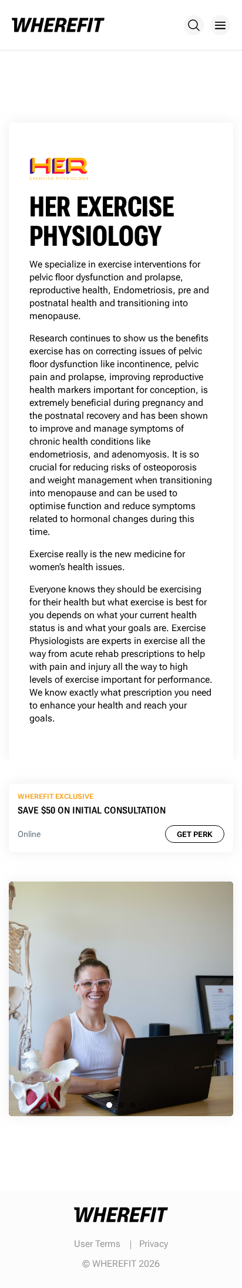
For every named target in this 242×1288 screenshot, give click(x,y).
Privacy (153, 1243)
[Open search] (194, 25)
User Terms (97, 1243)
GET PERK (195, 834)
